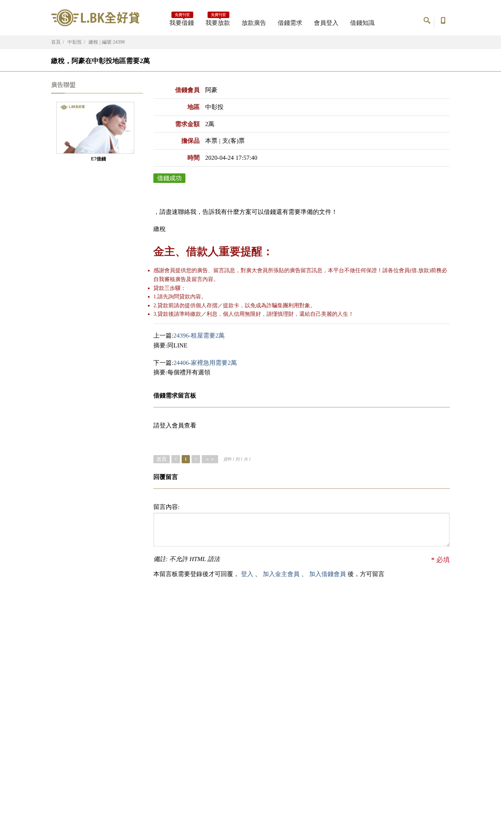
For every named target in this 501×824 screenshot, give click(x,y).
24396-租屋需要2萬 (199, 335)
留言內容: (166, 506)
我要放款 (218, 20)
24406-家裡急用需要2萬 (205, 362)
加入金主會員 (282, 574)
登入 (247, 574)
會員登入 (326, 22)
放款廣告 (254, 22)
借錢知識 (362, 22)
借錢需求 (290, 22)
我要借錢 (181, 20)
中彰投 (74, 42)
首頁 (56, 42)
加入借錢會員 (328, 574)
